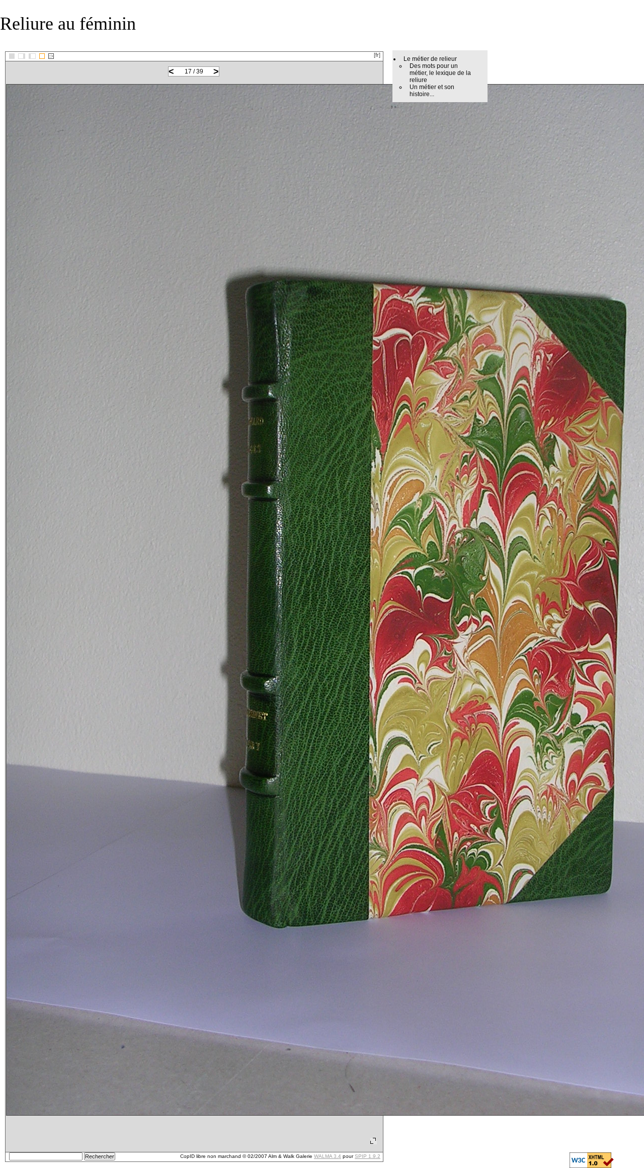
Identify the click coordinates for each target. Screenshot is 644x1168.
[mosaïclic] (12, 56)
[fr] (377, 55)
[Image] (42, 56)
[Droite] (32, 56)
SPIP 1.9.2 (367, 1156)
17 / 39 (194, 71)
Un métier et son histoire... (432, 91)
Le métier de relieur (430, 58)
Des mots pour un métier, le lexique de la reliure (440, 73)
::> (51, 56)
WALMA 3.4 (327, 1156)
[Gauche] (21, 56)
